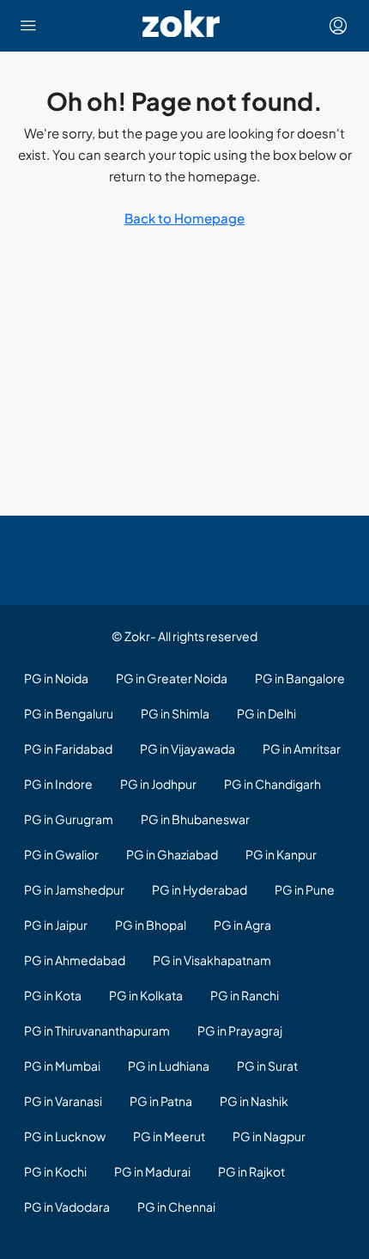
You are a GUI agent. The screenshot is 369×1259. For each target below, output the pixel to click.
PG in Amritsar (302, 748)
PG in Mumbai (62, 1065)
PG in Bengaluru (68, 713)
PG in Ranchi (244, 995)
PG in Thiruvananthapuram (97, 1030)
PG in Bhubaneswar (195, 819)
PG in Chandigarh (272, 783)
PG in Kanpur (281, 854)
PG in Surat (267, 1065)
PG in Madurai (152, 1171)
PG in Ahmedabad (74, 960)
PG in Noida (56, 678)
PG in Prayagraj (239, 1030)
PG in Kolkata (146, 995)
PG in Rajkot (251, 1171)
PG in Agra (242, 924)
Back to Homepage (184, 218)
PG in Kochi (55, 1171)
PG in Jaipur (56, 924)
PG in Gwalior (61, 854)
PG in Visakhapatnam (212, 960)
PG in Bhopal (150, 924)
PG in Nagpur (269, 1136)
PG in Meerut (169, 1136)
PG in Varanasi (63, 1101)
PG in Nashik (254, 1101)
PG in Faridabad (68, 748)
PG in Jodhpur (158, 783)
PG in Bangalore (300, 678)
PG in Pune (305, 889)
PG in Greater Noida (171, 678)
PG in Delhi (266, 713)
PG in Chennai (176, 1206)
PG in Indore (58, 783)
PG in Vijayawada (187, 748)
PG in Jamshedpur (74, 889)
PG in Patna (161, 1101)
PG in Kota (53, 995)
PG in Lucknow (65, 1136)
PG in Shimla (175, 713)
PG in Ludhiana (168, 1065)
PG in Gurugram (68, 819)
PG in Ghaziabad (172, 854)
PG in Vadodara (67, 1206)
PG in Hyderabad (199, 889)
